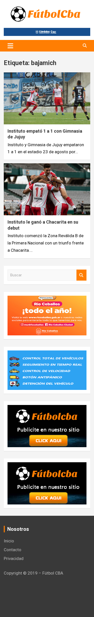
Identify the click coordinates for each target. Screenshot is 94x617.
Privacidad (14, 558)
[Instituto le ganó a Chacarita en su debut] (47, 189)
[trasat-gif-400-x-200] (47, 353)
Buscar (81, 275)
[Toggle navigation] (10, 46)
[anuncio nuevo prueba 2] (47, 408)
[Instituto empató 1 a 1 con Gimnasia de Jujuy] (47, 98)
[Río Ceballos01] (47, 299)
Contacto (12, 549)
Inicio (9, 540)
